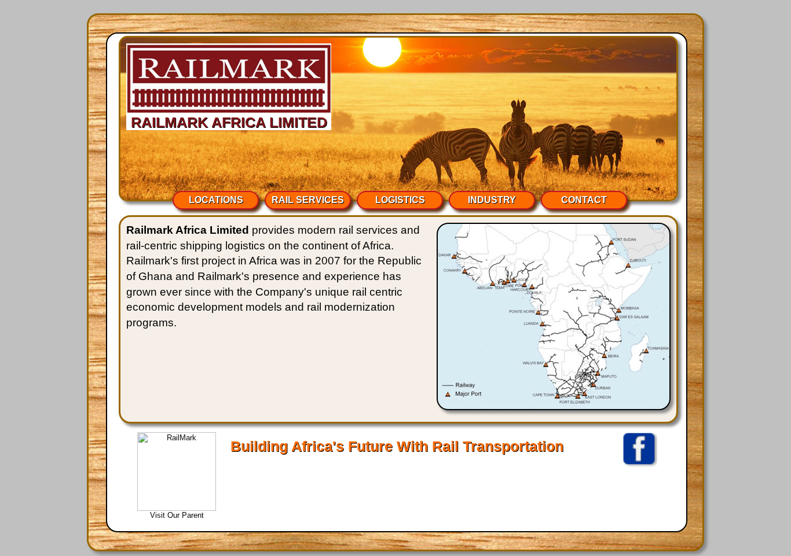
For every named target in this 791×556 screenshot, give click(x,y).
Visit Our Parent (177, 515)
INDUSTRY (492, 200)
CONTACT (584, 200)
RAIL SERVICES (308, 200)
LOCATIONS (216, 200)
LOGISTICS (400, 200)
